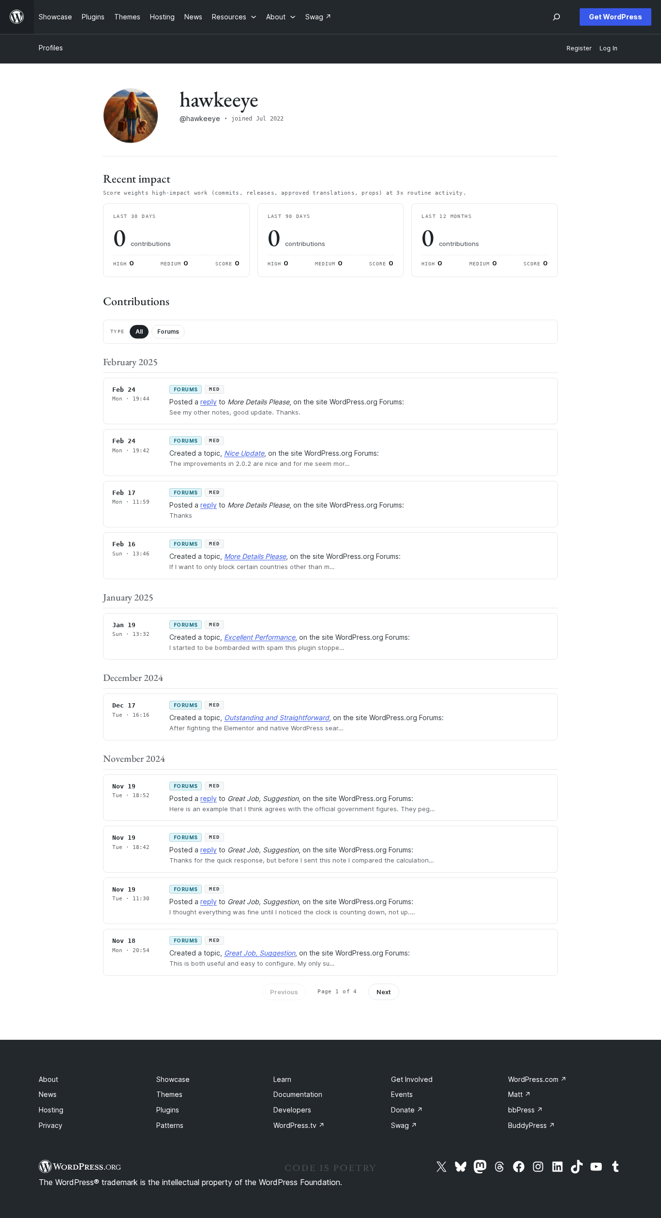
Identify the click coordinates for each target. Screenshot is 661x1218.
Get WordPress (615, 17)
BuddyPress (531, 1125)
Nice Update (244, 453)
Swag (404, 1125)
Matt (519, 1094)
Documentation (297, 1094)
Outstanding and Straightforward (276, 717)
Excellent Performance (259, 637)
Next (383, 992)
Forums (168, 331)
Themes (169, 1094)
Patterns (169, 1125)
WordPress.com (537, 1079)
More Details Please (255, 556)
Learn (282, 1079)
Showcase (173, 1079)
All (139, 331)
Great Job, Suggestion (259, 953)
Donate (407, 1110)
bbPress (525, 1110)
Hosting (51, 1110)
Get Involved (412, 1079)
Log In (608, 48)
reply (208, 402)
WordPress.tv (299, 1125)
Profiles (51, 48)
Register (579, 48)
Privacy (50, 1125)
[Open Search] (556, 17)
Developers (292, 1110)
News (48, 1094)
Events (402, 1094)
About (48, 1079)
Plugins (167, 1110)
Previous (284, 992)
